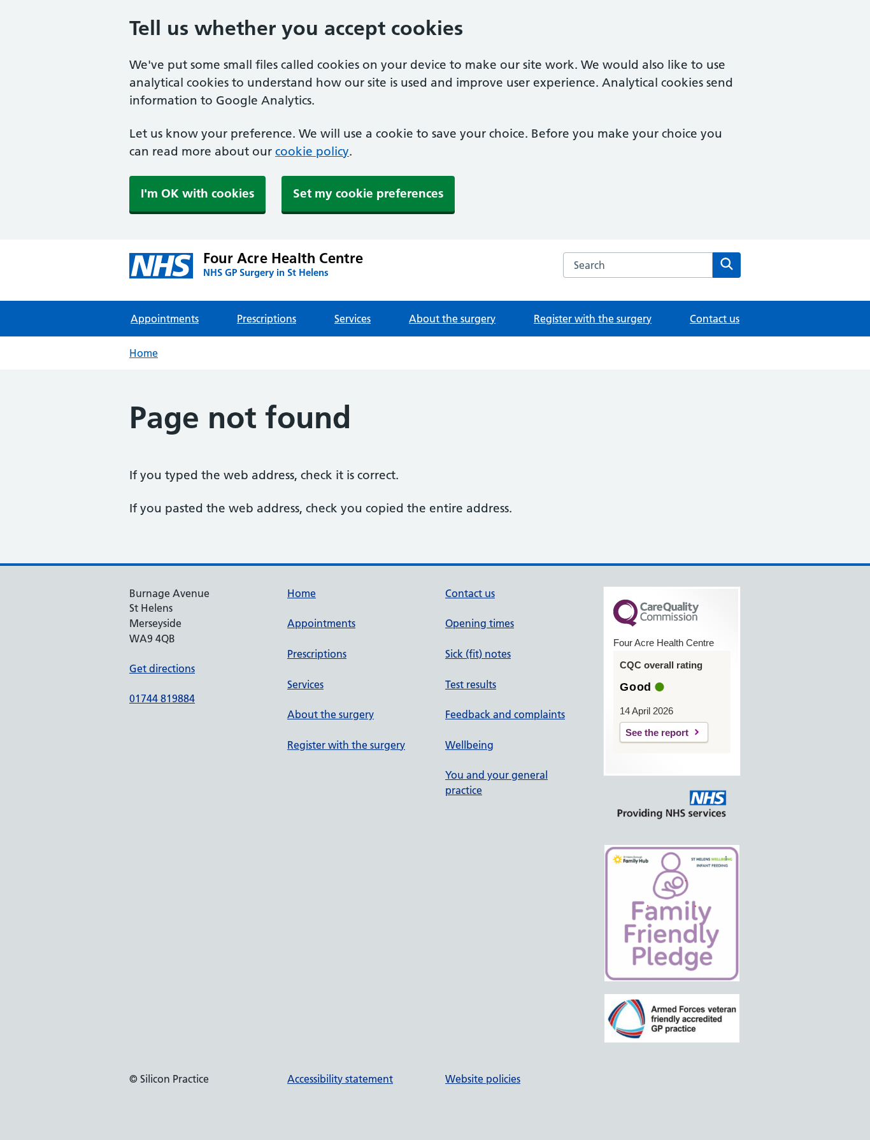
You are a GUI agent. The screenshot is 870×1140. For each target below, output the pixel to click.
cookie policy (312, 151)
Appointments (165, 318)
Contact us (714, 318)
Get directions (162, 668)
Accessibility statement (340, 1078)
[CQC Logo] (656, 623)
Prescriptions (266, 318)
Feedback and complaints (505, 714)
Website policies (482, 1078)
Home (143, 353)
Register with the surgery (593, 318)
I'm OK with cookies (197, 193)
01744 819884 (162, 698)
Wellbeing (469, 745)
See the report (656, 732)
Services (352, 318)
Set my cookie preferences (368, 193)
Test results (470, 684)
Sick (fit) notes (478, 653)
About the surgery (452, 318)
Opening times (479, 623)
